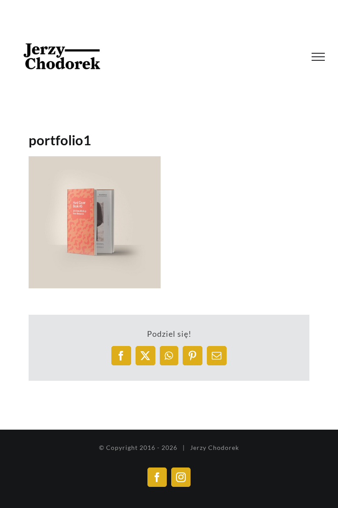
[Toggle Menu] (318, 57)
